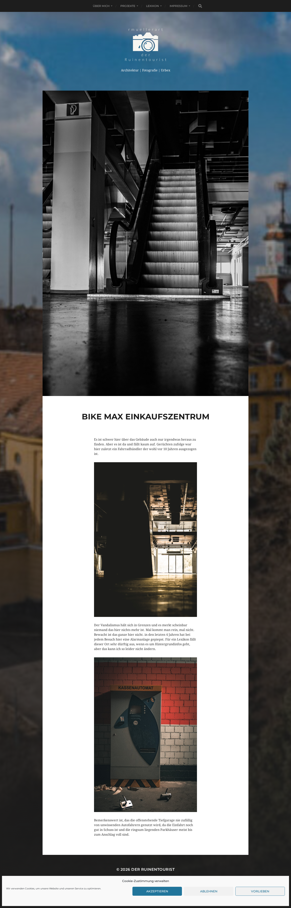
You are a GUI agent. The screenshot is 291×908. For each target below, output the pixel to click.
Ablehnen (208, 891)
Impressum (178, 6)
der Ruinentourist (153, 869)
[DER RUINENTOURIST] (145, 44)
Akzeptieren (157, 891)
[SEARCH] (200, 6)
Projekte (127, 6)
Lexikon (152, 6)
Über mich (101, 6)
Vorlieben (260, 891)
